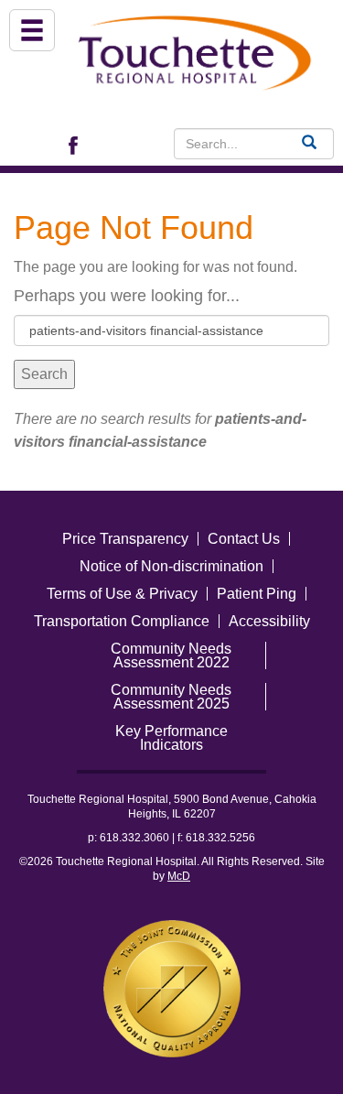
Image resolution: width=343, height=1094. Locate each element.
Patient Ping (256, 594)
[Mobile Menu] (32, 30)
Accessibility (269, 621)
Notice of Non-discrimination (171, 566)
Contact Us (244, 539)
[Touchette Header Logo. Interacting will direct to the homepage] (196, 50)
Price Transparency (125, 539)
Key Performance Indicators (171, 738)
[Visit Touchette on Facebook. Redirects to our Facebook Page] (77, 144)
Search (44, 374)
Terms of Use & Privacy (122, 594)
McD (178, 876)
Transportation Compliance (121, 621)
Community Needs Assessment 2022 (171, 655)
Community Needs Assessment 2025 (171, 696)
